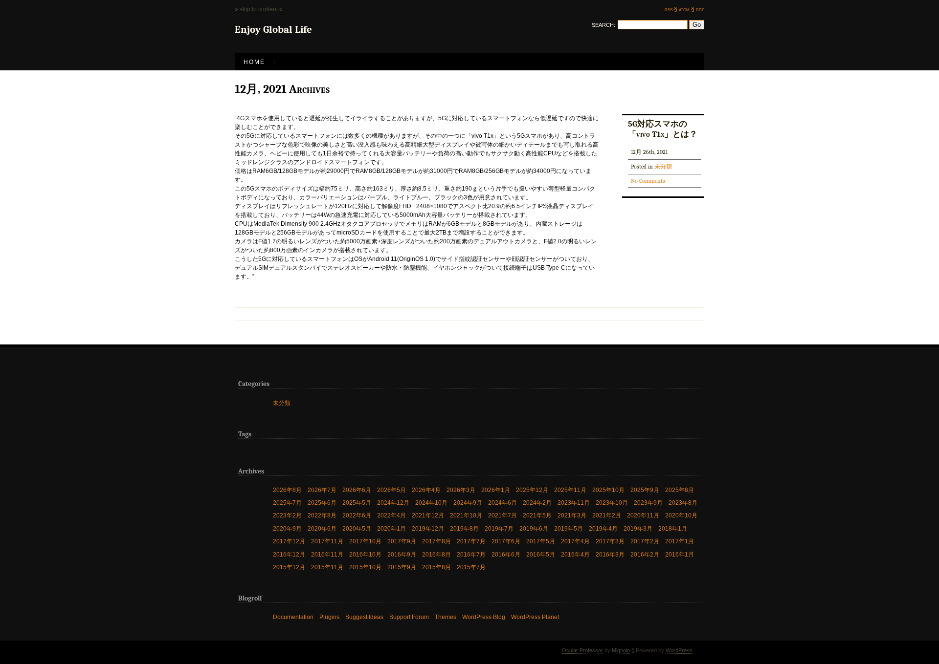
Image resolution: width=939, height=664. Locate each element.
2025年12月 (532, 490)
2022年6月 (356, 515)
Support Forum (409, 617)
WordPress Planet (535, 617)
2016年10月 (365, 554)
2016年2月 (644, 554)
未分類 (663, 166)
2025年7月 (287, 502)
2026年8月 (287, 490)
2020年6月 (322, 528)
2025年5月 (356, 502)
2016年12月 (289, 554)
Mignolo (621, 650)
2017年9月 (401, 541)
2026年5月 (391, 490)
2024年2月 (537, 502)
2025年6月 (322, 502)
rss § (671, 9)
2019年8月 (464, 528)
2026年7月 (322, 490)
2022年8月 (322, 515)
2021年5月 (537, 515)
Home (254, 62)
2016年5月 (540, 554)
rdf (700, 9)
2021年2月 (606, 515)
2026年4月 (426, 490)
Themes (445, 617)
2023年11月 (574, 502)
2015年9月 (401, 567)
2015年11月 (327, 567)
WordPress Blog (483, 617)
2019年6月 (533, 528)
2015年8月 (436, 567)
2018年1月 (672, 528)
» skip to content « (259, 9)
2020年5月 (356, 528)
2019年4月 (603, 528)
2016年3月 (610, 554)
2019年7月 (499, 528)
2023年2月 (287, 515)
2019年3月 (638, 528)
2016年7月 (471, 554)
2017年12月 (289, 541)
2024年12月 (393, 502)
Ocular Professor (582, 650)
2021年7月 (502, 515)
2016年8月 (436, 554)
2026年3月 (461, 490)
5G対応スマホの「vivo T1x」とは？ (662, 129)
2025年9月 (644, 490)
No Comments (648, 180)
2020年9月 (287, 528)
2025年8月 (679, 490)
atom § (686, 9)
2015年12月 (289, 567)
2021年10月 (466, 515)
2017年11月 (327, 541)
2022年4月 (391, 515)
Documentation (293, 617)
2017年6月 (506, 541)
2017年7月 (471, 541)
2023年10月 (612, 502)
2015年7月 (471, 567)
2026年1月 (495, 490)
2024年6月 (502, 502)
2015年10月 (365, 567)
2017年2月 (644, 541)
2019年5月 (568, 528)
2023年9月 (648, 502)
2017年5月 (540, 541)
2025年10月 (608, 490)
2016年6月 (506, 554)
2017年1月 (679, 541)
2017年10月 (365, 541)
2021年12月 (428, 515)
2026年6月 (356, 490)
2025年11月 (570, 490)
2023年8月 (683, 502)
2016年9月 (401, 554)
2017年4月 (575, 541)
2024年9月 (467, 502)
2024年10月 (431, 502)
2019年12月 (428, 528)
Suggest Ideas (364, 617)
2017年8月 (436, 541)
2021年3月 (572, 515)
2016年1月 (679, 554)
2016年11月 (327, 554)
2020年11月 (643, 515)
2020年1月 (391, 528)
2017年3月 (610, 541)
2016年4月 (575, 554)
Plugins (329, 617)
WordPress (679, 650)
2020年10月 (681, 515)
